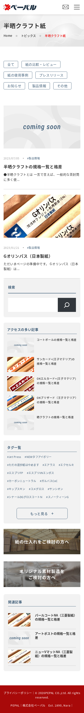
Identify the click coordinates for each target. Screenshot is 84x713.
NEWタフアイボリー (39, 457)
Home (8, 35)
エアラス (49, 465)
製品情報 (39, 85)
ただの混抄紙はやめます (24, 465)
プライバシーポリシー (18, 693)
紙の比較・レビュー (41, 64)
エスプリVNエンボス (41, 473)
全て (10, 64)
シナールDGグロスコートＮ (26, 497)
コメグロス (37, 489)
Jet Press (15, 457)
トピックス (28, 35)
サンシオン (56, 489)
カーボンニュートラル (22, 481)
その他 (62, 85)
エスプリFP (16, 473)
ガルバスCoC (49, 481)
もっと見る (42, 513)
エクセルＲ (67, 465)
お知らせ (14, 85)
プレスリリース (51, 75)
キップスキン (17, 489)
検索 (11, 287)
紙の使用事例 (17, 75)
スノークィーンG (58, 497)
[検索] (67, 305)
